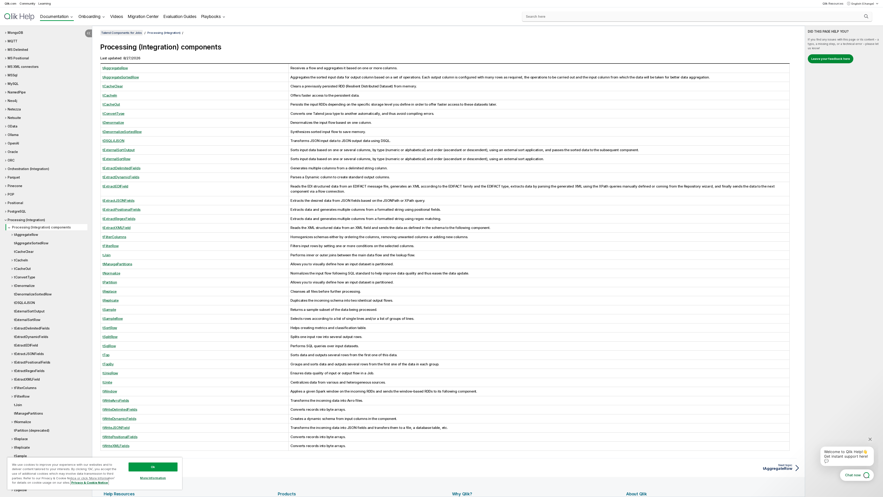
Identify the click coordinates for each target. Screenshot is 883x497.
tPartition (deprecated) (31, 430)
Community (27, 3)
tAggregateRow (26, 235)
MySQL (13, 84)
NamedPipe (17, 92)
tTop (106, 355)
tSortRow (110, 328)
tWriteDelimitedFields (120, 409)
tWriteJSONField (116, 427)
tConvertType (24, 277)
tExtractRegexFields (29, 371)
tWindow (110, 391)
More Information (153, 478)
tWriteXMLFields (116, 446)
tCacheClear (23, 252)
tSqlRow (20, 490)
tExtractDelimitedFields (31, 328)
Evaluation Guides (179, 16)
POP (11, 194)
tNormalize (22, 422)
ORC (11, 160)
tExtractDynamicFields (31, 337)
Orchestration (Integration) (28, 169)
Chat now (853, 475)
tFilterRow (22, 396)
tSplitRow (110, 337)
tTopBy (108, 364)
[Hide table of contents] (88, 33)
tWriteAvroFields (116, 400)
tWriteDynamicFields (119, 418)
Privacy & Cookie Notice (89, 482)
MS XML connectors (23, 67)
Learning (44, 3)
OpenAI (13, 143)
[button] (866, 16)
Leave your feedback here (830, 59)
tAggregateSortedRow (31, 243)
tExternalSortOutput (29, 311)
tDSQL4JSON (24, 303)
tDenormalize (24, 286)
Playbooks (211, 16)
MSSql (12, 75)
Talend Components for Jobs (121, 33)
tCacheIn (21, 260)
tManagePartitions (28, 413)
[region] (94, 473)
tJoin (18, 405)
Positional (15, 203)
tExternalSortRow (27, 320)
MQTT (12, 41)
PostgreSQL (17, 211)
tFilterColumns (25, 388)
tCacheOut (22, 269)
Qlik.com (10, 3)
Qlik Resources (833, 3)
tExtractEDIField (26, 345)
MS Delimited (18, 50)
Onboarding (89, 16)
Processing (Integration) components (41, 227)
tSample (20, 456)
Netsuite (14, 118)
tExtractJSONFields (29, 354)
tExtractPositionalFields (32, 362)
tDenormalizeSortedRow (33, 294)
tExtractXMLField (27, 379)
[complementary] (844, 261)
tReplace (21, 439)
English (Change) (863, 3)
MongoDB (15, 33)
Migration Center (143, 16)
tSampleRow (113, 318)
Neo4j (12, 101)
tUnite (107, 382)
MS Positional (18, 58)
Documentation (54, 16)
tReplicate (22, 447)
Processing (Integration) (26, 220)
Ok (153, 467)
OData (12, 126)
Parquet (14, 177)
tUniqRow (110, 373)
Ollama (13, 135)
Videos (116, 16)
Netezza (14, 109)
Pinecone (15, 186)
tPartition (110, 282)
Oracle (13, 152)
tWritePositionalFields (120, 437)
